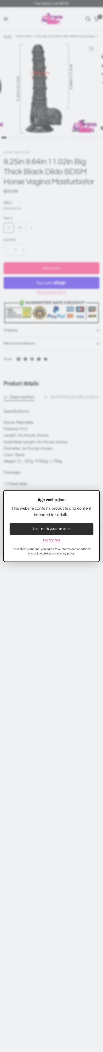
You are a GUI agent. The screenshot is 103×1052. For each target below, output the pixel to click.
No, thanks (51, 540)
